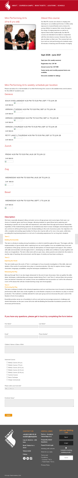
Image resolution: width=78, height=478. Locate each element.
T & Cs (50, 459)
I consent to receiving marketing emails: (66, 451)
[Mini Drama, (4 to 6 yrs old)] (76, 239)
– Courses (44, 459)
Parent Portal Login (47, 445)
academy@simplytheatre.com (33, 436)
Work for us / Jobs (46, 452)
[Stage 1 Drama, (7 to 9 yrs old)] (1, 239)
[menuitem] (8, 5)
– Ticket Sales (45, 462)
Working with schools (48, 448)
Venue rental (27, 451)
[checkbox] (38, 371)
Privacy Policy (45, 465)
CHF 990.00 (10, 158)
